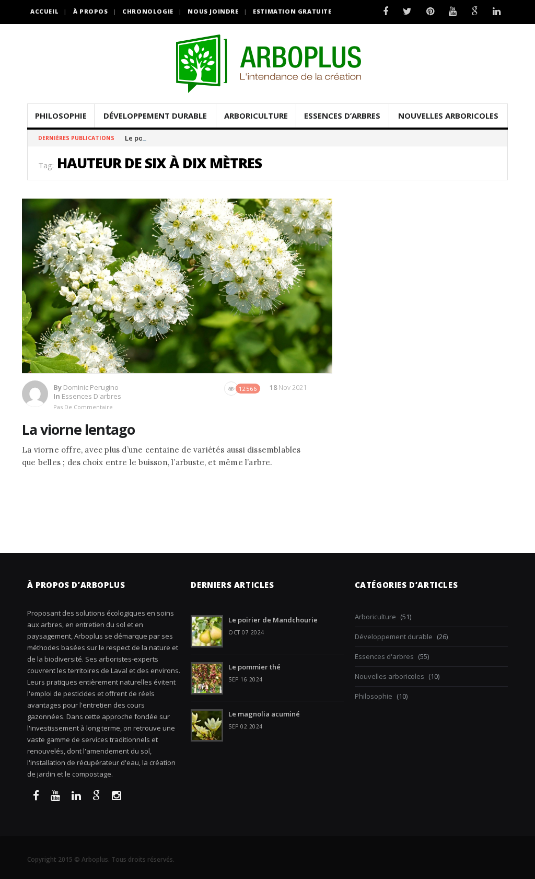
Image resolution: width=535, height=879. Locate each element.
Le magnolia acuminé (264, 714)
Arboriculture (256, 115)
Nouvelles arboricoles (448, 115)
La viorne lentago (78, 429)
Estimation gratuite (292, 11)
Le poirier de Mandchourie (169, 138)
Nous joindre (213, 11)
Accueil (44, 11)
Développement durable (155, 115)
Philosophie (61, 115)
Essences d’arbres (342, 115)
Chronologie (147, 11)
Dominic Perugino (91, 387)
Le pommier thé (254, 667)
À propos (90, 11)
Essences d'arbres (91, 396)
